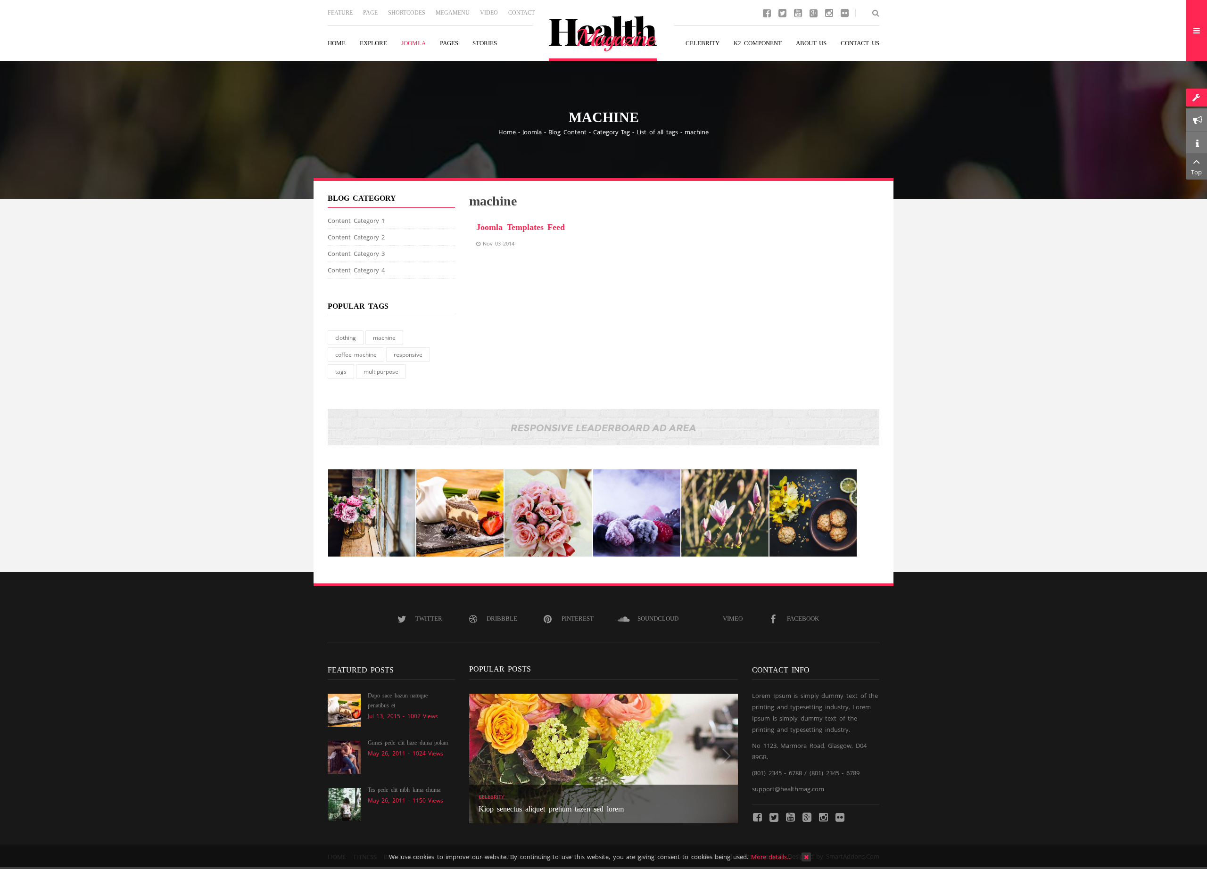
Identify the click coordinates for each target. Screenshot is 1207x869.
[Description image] (371, 513)
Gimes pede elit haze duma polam (408, 742)
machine (384, 338)
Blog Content (567, 132)
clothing (345, 338)
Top (1196, 172)
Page (370, 12)
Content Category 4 (356, 270)
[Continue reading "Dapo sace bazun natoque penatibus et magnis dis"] (344, 709)
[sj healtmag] (603, 38)
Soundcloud (657, 618)
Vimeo (733, 618)
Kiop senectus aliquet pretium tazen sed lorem (551, 809)
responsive (408, 355)
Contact (521, 12)
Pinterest (578, 618)
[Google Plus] (813, 12)
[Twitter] (782, 12)
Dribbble (502, 618)
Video (489, 12)
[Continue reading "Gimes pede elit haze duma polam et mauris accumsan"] (344, 756)
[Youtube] (797, 12)
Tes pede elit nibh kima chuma (404, 790)
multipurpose (381, 372)
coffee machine (356, 355)
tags (341, 372)
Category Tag (611, 132)
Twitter (428, 618)
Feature (340, 12)
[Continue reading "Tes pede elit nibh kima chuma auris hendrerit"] (344, 803)
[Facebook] (766, 12)
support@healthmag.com (788, 789)
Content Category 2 (356, 237)
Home (507, 132)
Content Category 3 (356, 253)
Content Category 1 (356, 220)
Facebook (803, 618)
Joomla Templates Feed (520, 227)
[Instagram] (829, 12)
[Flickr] (844, 12)
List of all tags (657, 132)
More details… (771, 857)
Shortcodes (406, 12)
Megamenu (453, 12)
